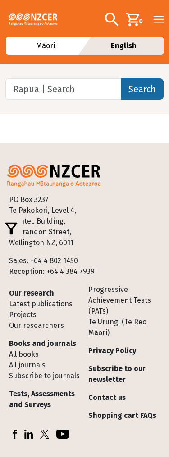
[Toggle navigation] (158, 19)
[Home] (36, 19)
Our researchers (36, 325)
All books (24, 354)
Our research (31, 293)
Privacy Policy (112, 350)
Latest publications (41, 304)
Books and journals (42, 343)
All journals (27, 365)
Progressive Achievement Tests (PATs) (119, 300)
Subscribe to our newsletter (117, 374)
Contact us (107, 397)
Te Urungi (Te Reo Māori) (117, 327)
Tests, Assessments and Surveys (42, 399)
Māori (45, 45)
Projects (23, 314)
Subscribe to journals (44, 376)
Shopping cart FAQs (122, 415)
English (124, 45)
